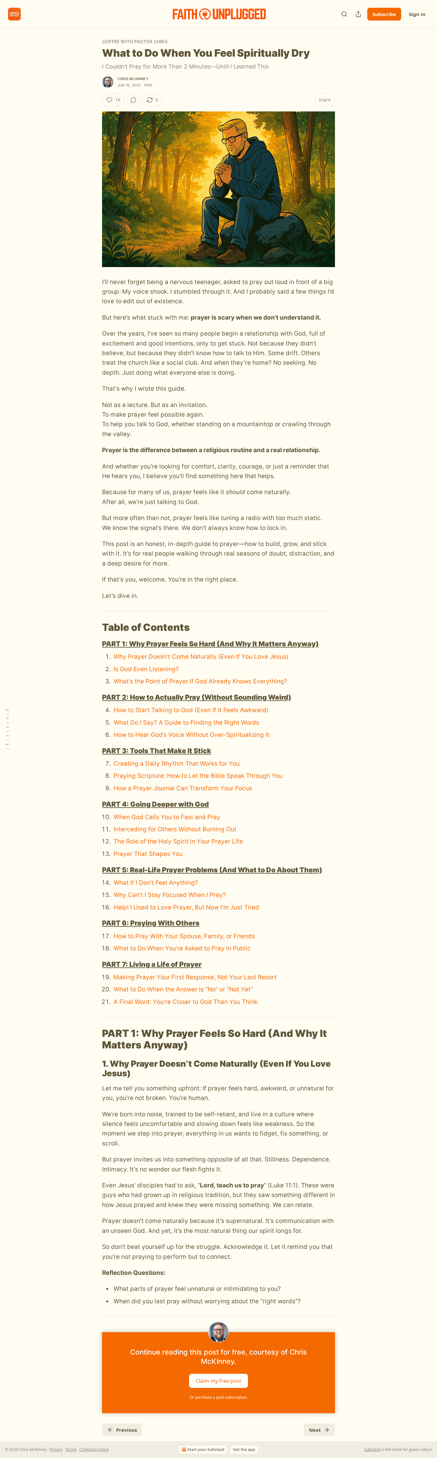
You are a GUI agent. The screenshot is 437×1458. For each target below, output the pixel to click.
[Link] (93, 627)
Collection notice (94, 1449)
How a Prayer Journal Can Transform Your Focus (183, 788)
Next (315, 1430)
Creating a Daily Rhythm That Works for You (177, 763)
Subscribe (384, 14)
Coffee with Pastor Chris (135, 41)
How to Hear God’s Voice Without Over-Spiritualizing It (191, 734)
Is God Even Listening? (146, 669)
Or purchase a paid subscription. (218, 1397)
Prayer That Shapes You (148, 854)
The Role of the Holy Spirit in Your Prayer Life (178, 841)
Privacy (56, 1449)
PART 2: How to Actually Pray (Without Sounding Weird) (196, 697)
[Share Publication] (358, 14)
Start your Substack (206, 1449)
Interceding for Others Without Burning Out (175, 829)
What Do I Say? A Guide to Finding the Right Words (186, 722)
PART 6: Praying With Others (151, 923)
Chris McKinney (133, 79)
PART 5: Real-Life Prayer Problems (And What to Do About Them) (212, 870)
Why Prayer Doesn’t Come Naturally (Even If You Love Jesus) (201, 656)
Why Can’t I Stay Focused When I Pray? (170, 895)
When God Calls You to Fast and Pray (167, 817)
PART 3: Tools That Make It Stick (156, 750)
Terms (70, 1449)
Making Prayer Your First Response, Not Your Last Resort (195, 977)
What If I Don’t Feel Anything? (156, 882)
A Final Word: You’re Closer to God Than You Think (186, 1002)
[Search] (344, 14)
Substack (372, 1449)
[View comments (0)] (133, 100)
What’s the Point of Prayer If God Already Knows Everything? (200, 681)
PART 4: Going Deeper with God (155, 804)
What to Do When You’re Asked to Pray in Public (182, 948)
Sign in (417, 14)
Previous (126, 1430)
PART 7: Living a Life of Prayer (152, 964)
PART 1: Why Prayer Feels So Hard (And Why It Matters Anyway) (210, 643)
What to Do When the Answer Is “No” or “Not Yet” (183, 989)
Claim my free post (218, 1380)
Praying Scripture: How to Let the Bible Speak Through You (198, 775)
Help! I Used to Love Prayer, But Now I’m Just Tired (186, 907)
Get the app (244, 1449)
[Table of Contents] (7, 729)
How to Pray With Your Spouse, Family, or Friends (184, 936)
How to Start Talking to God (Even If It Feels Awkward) (191, 710)
